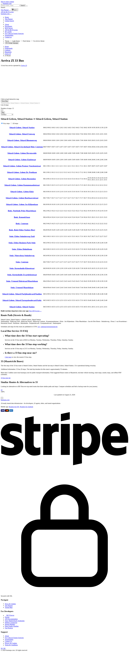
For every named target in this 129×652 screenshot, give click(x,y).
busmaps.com (7, 3)
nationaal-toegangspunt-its (49, 327)
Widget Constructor (11, 622)
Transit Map (8, 607)
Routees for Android (26, 407)
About (7, 636)
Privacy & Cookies (11, 643)
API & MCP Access (7, 12)
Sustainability (9, 639)
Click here (8, 357)
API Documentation (11, 619)
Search (23, 5)
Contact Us (8, 641)
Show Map (5, 101)
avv (39, 327)
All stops (15, 123)
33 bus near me (5, 378)
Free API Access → (35, 311)
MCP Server (10, 615)
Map (3, 112)
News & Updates (10, 604)
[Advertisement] (64, 81)
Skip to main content (7, 2)
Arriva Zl (24, 65)
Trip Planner (5, 10)
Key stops (6, 123)
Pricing (7, 617)
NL (2, 648)
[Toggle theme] (10, 10)
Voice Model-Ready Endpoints (14, 621)
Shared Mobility (10, 624)
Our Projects (9, 628)
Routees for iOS (14, 407)
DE (4, 648)
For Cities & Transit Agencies (14, 638)
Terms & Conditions (11, 645)
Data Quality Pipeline (12, 626)
